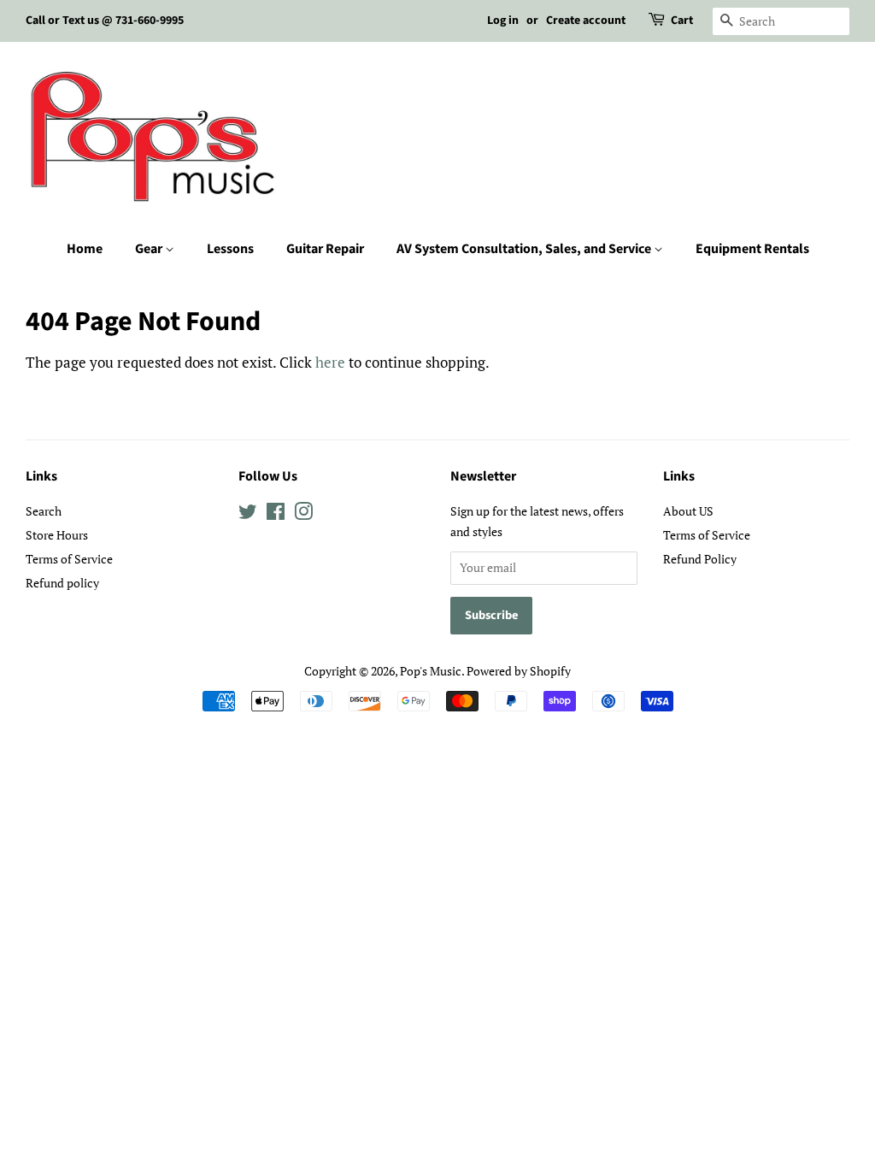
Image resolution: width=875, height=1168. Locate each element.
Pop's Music (430, 671)
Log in (503, 20)
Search (44, 511)
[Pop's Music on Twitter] (247, 514)
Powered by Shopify (519, 671)
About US (688, 511)
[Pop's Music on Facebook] (275, 514)
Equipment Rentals (752, 248)
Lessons (230, 248)
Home (85, 248)
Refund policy (62, 583)
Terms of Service (69, 559)
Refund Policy (700, 559)
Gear (150, 248)
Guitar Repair (325, 248)
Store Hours (57, 535)
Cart (682, 20)
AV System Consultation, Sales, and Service (525, 248)
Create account (585, 20)
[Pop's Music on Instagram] (303, 514)
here (330, 362)
